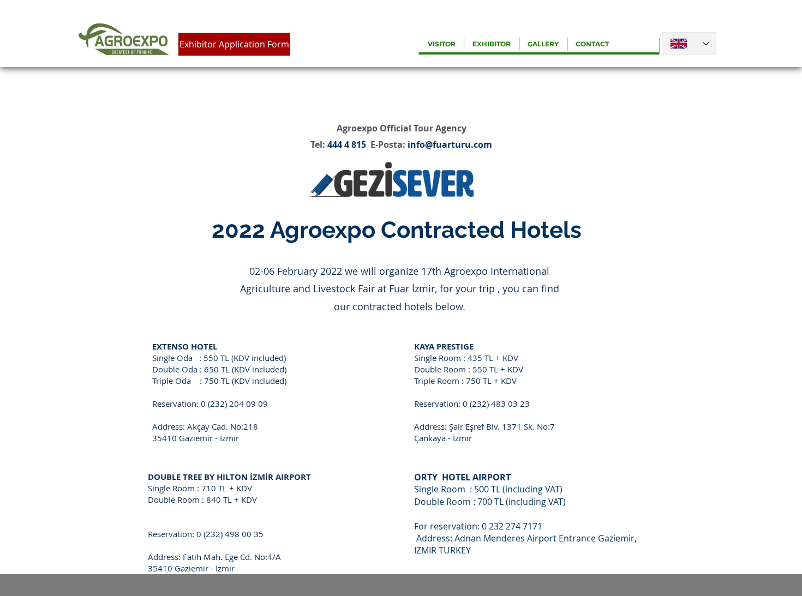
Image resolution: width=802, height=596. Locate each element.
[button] (442, 44)
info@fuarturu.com (450, 144)
